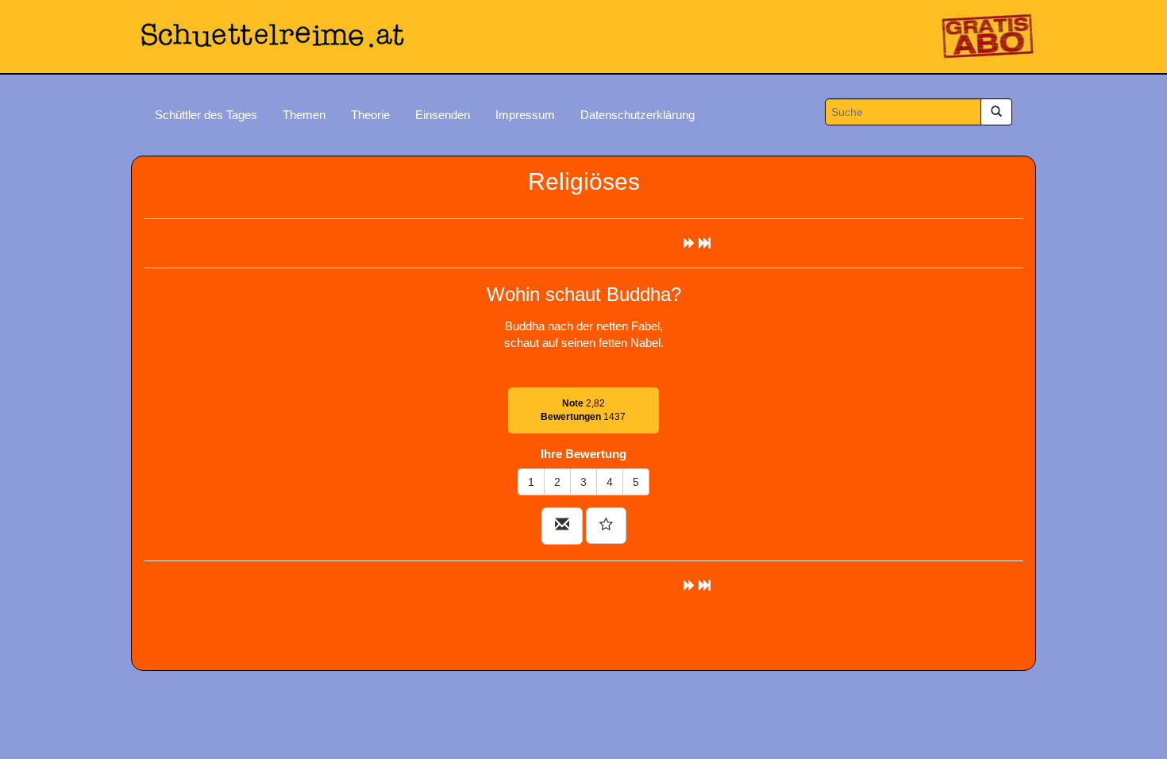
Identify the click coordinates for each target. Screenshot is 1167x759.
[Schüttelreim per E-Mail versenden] (562, 526)
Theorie (370, 114)
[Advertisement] (583, 629)
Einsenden (442, 114)
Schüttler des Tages (206, 114)
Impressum (525, 114)
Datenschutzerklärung (637, 114)
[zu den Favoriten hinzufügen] (606, 525)
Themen (304, 114)
